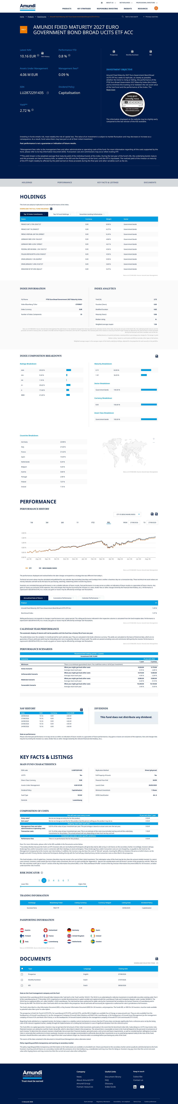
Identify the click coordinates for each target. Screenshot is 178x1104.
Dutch (85, 980)
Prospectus (32, 974)
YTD (92, 522)
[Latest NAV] (38, 55)
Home (22, 17)
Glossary (109, 1083)
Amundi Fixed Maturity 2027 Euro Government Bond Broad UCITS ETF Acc (75, 17)
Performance (65, 182)
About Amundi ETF (85, 1080)
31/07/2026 (122, 980)
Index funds (110, 1086)
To (144, 522)
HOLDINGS (27, 182)
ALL (108, 522)
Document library (113, 1076)
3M (47, 522)
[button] (150, 17)
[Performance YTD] (69, 55)
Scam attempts (88, 1101)
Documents (150, 182)
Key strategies (84, 8)
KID (29, 985)
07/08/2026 (122, 974)
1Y (77, 522)
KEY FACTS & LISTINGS (107, 182)
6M (62, 522)
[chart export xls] (152, 514)
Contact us (138, 1080)
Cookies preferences (150, 1101)
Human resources (85, 1086)
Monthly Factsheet (34, 980)
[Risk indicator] (42, 873)
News (79, 1076)
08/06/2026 (122, 985)
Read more (110, 89)
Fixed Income (41, 17)
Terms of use (137, 1101)
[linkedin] (134, 1087)
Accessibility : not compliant (122, 1101)
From (125, 522)
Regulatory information (103, 1101)
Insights (128, 8)
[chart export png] (156, 514)
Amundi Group (83, 1083)
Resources (143, 8)
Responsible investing (107, 8)
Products (66, 8)
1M (31, 522)
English (85, 974)
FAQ (107, 1080)
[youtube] (142, 1087)
